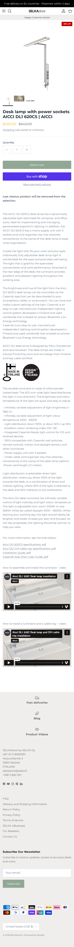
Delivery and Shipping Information (25, 804)
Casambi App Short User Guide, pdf (25, 556)
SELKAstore (16, 935)
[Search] (11, 11)
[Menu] (4, 11)
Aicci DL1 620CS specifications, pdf (24, 544)
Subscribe (13, 883)
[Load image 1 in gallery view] (37, 57)
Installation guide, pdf (17, 552)
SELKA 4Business (14, 825)
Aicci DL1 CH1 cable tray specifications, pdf (29, 548)
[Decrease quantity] (7, 150)
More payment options (37, 184)
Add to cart (37, 165)
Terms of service (13, 820)
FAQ (6, 798)
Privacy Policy (11, 815)
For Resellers (11, 831)
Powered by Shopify (34, 935)
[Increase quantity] (27, 150)
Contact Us (10, 836)
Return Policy (11, 809)
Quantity (8, 142)
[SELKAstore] (37, 11)
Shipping (8, 130)
